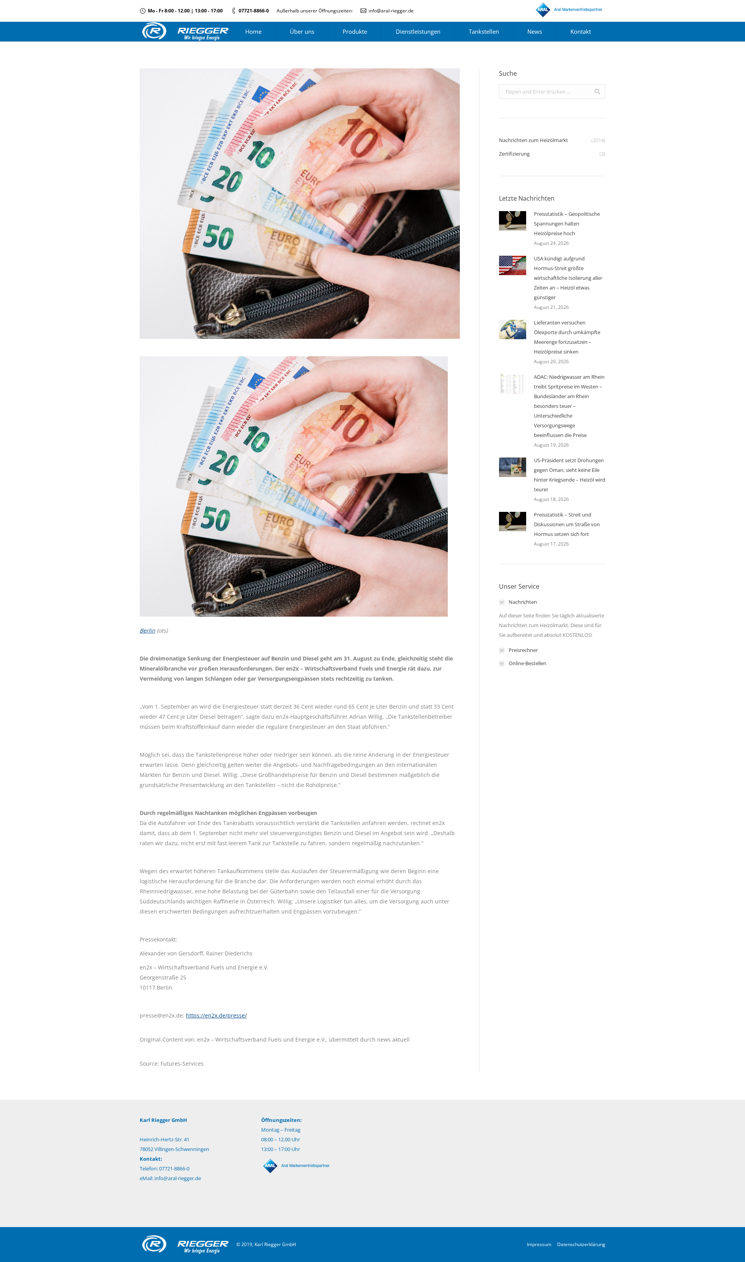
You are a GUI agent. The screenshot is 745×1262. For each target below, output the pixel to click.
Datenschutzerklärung (581, 1244)
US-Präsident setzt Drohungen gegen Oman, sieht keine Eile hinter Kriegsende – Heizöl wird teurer (569, 475)
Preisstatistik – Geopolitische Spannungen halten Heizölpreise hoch (567, 223)
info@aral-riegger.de (391, 10)
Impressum (539, 1244)
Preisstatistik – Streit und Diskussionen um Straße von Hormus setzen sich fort (567, 524)
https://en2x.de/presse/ (216, 1015)
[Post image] (512, 221)
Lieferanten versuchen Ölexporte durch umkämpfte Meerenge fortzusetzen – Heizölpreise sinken (567, 337)
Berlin (147, 630)
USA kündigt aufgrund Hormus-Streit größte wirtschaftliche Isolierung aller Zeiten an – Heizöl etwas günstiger (568, 278)
